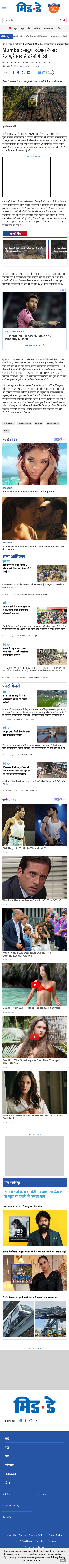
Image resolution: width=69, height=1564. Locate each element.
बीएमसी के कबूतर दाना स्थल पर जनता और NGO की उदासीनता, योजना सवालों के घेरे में (15, 651)
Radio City (7, 1517)
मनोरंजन (37, 28)
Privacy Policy (55, 1535)
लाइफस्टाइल (48, 28)
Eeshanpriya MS (42, 677)
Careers (22, 1535)
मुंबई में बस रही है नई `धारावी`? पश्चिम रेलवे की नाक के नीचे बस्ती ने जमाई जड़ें (17, 568)
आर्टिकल (28, 44)
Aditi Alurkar (40, 636)
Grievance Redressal (34, 1547)
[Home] (10, 28)
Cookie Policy (33, 1560)
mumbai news (53, 423)
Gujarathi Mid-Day (10, 1506)
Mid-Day (6, 1494)
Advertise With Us (37, 1535)
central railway (25, 423)
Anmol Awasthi (41, 594)
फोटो (59, 28)
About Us (11, 1535)
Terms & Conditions (22, 1541)
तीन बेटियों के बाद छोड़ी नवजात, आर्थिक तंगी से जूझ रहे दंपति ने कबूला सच (34, 1194)
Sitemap (52, 1541)
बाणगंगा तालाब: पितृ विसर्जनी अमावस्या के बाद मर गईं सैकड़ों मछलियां (15, 699)
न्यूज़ (22, 28)
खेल (29, 28)
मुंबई (15, 28)
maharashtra (9, 423)
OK (62, 1560)
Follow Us (47, 73)
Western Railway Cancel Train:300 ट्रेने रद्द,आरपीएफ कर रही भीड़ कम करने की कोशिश (16, 770)
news (6, 431)
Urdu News (42, 1494)
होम (4, 44)
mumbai (38, 423)
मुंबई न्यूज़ (18, 44)
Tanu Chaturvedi (31, 719)
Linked (30, 72)
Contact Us (40, 1541)
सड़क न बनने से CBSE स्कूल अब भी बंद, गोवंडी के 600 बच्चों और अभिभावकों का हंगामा (16, 610)
